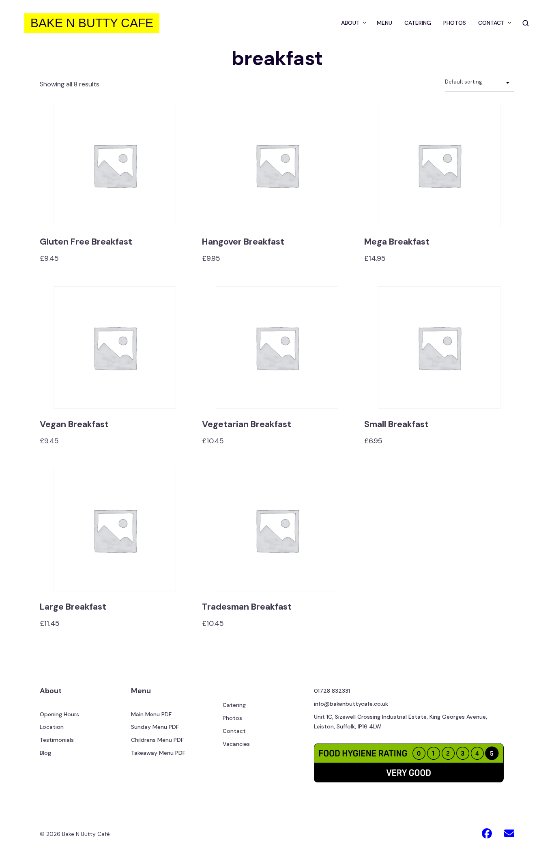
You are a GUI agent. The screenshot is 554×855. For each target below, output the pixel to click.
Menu (141, 691)
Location (52, 726)
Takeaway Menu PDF (158, 752)
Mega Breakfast (396, 241)
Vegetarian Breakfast (246, 424)
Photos (232, 718)
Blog (45, 752)
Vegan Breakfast (74, 424)
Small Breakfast (396, 424)
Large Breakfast (73, 606)
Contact (234, 731)
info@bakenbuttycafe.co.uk (351, 703)
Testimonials (57, 739)
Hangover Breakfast (243, 241)
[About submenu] (363, 23)
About (51, 691)
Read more (114, 176)
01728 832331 (332, 690)
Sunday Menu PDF (155, 726)
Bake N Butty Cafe (91, 23)
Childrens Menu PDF (157, 739)
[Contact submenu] (507, 23)
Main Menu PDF (151, 714)
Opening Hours (59, 714)
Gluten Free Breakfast (86, 241)
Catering (234, 705)
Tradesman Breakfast (247, 606)
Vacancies (236, 744)
